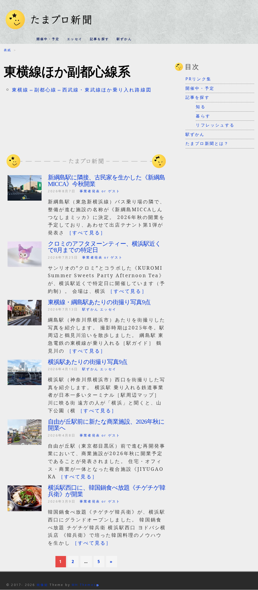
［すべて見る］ (86, 232)
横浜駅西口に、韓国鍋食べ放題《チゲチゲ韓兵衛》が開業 (106, 491)
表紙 (7, 50)
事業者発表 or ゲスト (100, 191)
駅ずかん (124, 39)
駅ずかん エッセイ (99, 309)
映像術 (42, 585)
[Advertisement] (86, 121)
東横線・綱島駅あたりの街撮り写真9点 (99, 302)
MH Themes (84, 585)
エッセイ (74, 39)
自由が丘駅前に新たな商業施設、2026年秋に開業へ (106, 424)
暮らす (203, 116)
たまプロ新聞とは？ (207, 143)
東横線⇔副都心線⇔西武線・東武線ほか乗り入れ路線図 (82, 89)
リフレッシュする (215, 125)
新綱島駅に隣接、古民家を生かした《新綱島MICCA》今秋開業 (106, 180)
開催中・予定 (48, 39)
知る (200, 106)
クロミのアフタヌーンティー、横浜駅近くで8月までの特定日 (104, 247)
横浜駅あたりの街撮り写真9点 (87, 362)
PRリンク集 (198, 79)
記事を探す (99, 39)
